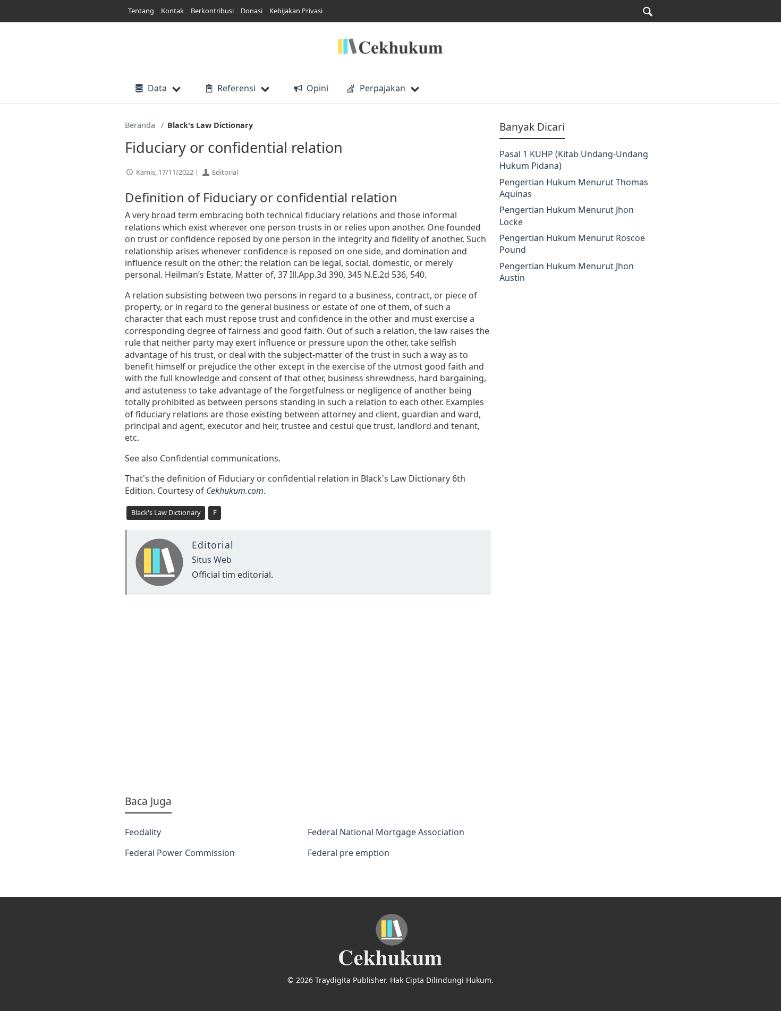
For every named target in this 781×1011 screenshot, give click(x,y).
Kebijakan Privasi (295, 10)
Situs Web (212, 560)
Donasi (251, 10)
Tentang (141, 10)
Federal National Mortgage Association (386, 832)
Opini (317, 88)
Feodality (143, 832)
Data (157, 88)
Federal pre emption (348, 853)
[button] (647, 11)
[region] (308, 694)
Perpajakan (382, 88)
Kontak (172, 10)
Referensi (236, 88)
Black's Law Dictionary (166, 512)
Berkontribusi (212, 10)
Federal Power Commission (180, 853)
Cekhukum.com (235, 490)
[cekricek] (390, 940)
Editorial (225, 172)
